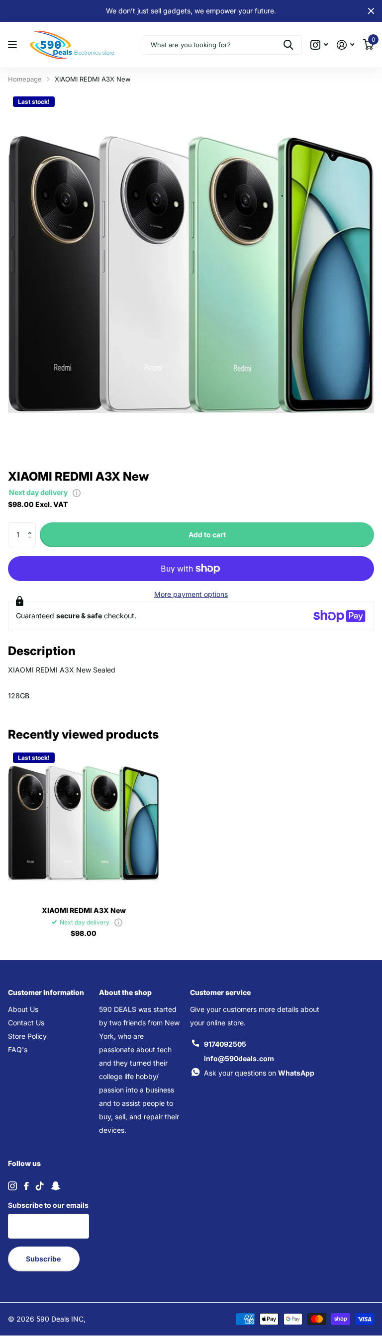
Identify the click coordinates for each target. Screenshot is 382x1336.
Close (371, 11)
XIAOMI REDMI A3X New (84, 910)
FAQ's (17, 1049)
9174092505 (225, 1044)
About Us (23, 1009)
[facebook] (26, 1186)
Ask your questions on (259, 1073)
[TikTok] (40, 1185)
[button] (32, 526)
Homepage (25, 79)
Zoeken (288, 45)
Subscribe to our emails (48, 1205)
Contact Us (26, 1022)
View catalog (13, 45)
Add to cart (207, 534)
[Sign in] (345, 45)
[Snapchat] (55, 1185)
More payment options (191, 594)
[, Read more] (319, 45)
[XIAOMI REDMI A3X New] (83, 823)
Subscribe (44, 1258)
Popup (77, 492)
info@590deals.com (239, 1058)
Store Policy (27, 1036)
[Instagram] (12, 1185)
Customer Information (46, 992)
